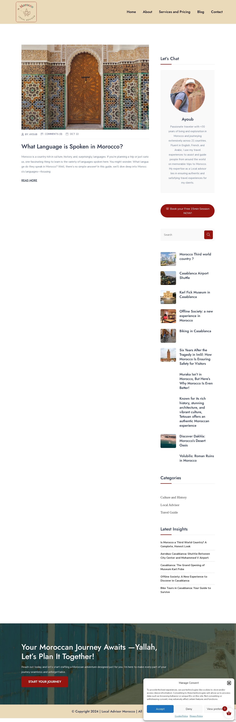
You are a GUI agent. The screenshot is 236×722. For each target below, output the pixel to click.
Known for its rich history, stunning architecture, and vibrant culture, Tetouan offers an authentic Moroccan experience (194, 412)
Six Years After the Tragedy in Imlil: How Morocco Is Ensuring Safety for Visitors (196, 357)
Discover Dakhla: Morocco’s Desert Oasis (192, 441)
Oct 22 (74, 134)
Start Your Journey (44, 681)
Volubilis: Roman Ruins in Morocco (197, 458)
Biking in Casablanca (195, 331)
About (147, 11)
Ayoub (33, 134)
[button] (229, 683)
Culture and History (174, 497)
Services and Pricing (174, 11)
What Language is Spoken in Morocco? (72, 146)
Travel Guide (169, 512)
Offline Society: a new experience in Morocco (196, 316)
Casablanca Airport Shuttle (194, 275)
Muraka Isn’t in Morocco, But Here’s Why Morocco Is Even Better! (196, 381)
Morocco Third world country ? (195, 256)
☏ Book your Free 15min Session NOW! (187, 211)
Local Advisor (170, 505)
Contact (217, 11)
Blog (200, 11)
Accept (160, 709)
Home (131, 11)
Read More (29, 180)
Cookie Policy (181, 716)
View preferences (217, 709)
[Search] (208, 234)
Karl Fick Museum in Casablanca (195, 294)
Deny (189, 709)
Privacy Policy (196, 716)
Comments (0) (53, 134)
